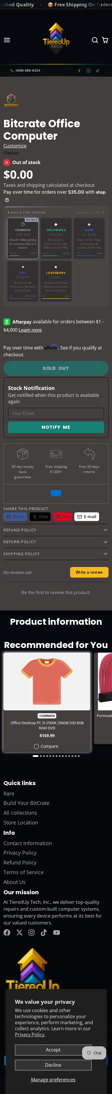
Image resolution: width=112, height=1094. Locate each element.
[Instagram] (88, 71)
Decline (53, 1065)
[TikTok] (98, 71)
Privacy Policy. (30, 1034)
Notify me (56, 427)
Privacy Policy (19, 852)
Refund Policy (19, 862)
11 (69, 756)
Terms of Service (23, 872)
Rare (8, 793)
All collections (20, 812)
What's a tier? (90, 213)
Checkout (11, 153)
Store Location (20, 822)
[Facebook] (79, 71)
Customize (14, 146)
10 (66, 756)
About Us (14, 881)
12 (72, 756)
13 (75, 756)
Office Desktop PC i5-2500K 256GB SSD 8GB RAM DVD (46, 702)
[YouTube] (56, 932)
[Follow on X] (19, 932)
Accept (53, 1050)
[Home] (56, 39)
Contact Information (27, 843)
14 (79, 756)
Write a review (89, 572)
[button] (56, 212)
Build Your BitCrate (26, 802)
